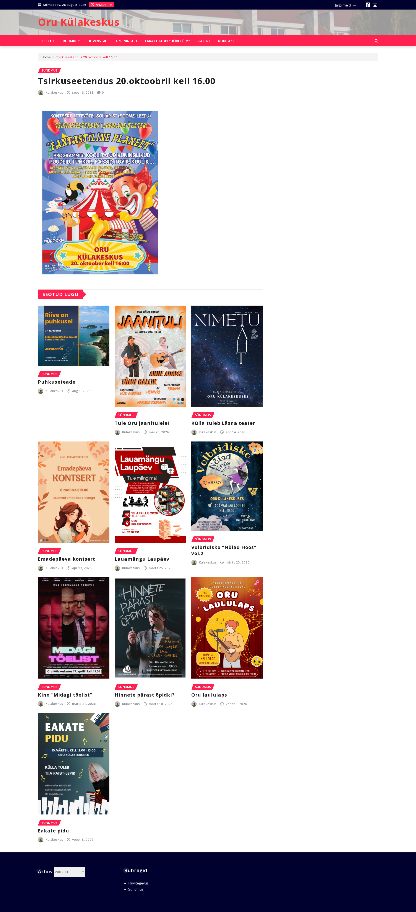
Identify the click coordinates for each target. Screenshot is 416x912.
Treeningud (126, 41)
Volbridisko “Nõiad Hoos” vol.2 (223, 550)
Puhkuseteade (56, 381)
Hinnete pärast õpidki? (145, 694)
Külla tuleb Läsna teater (223, 423)
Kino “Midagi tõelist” (65, 694)
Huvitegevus (138, 883)
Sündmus (135, 889)
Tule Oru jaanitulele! (142, 423)
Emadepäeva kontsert (66, 558)
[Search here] (376, 41)
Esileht (48, 41)
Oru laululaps (209, 694)
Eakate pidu (53, 830)
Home (46, 57)
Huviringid (97, 41)
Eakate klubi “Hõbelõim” (167, 41)
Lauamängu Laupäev (142, 558)
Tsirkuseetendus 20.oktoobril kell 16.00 (86, 57)
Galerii (204, 41)
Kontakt (226, 41)
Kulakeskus (54, 92)
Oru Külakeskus (79, 22)
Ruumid (70, 41)
